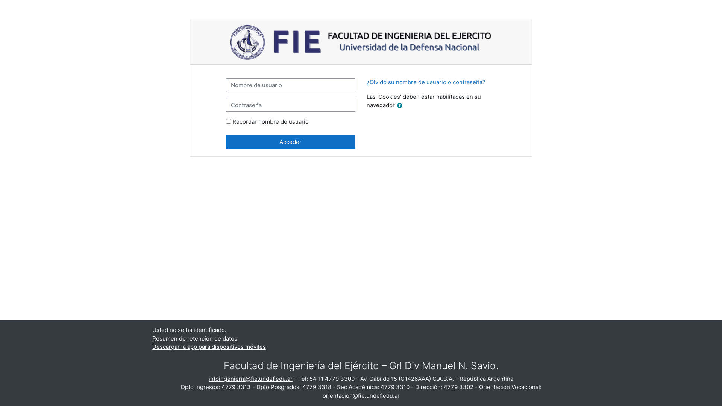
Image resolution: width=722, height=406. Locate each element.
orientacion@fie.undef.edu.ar (361, 395)
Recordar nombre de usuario (270, 121)
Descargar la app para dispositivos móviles (209, 346)
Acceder (290, 141)
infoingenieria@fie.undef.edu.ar (251, 378)
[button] (401, 106)
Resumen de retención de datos (194, 338)
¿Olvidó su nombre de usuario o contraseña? (426, 82)
